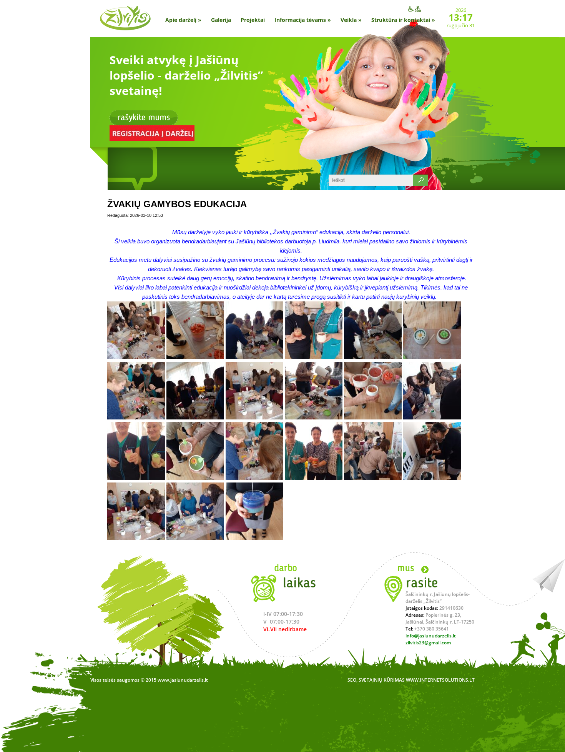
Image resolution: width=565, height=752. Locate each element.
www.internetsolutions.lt (440, 680)
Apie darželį (183, 19)
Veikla (351, 19)
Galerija (221, 19)
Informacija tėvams (302, 19)
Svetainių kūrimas (382, 680)
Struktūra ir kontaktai (403, 19)
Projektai (253, 19)
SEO (351, 680)
